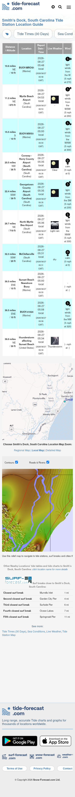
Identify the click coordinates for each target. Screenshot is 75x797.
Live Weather (53, 631)
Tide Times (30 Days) (33, 33)
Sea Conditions (36, 631)
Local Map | (38, 450)
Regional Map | (22, 450)
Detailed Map (53, 450)
